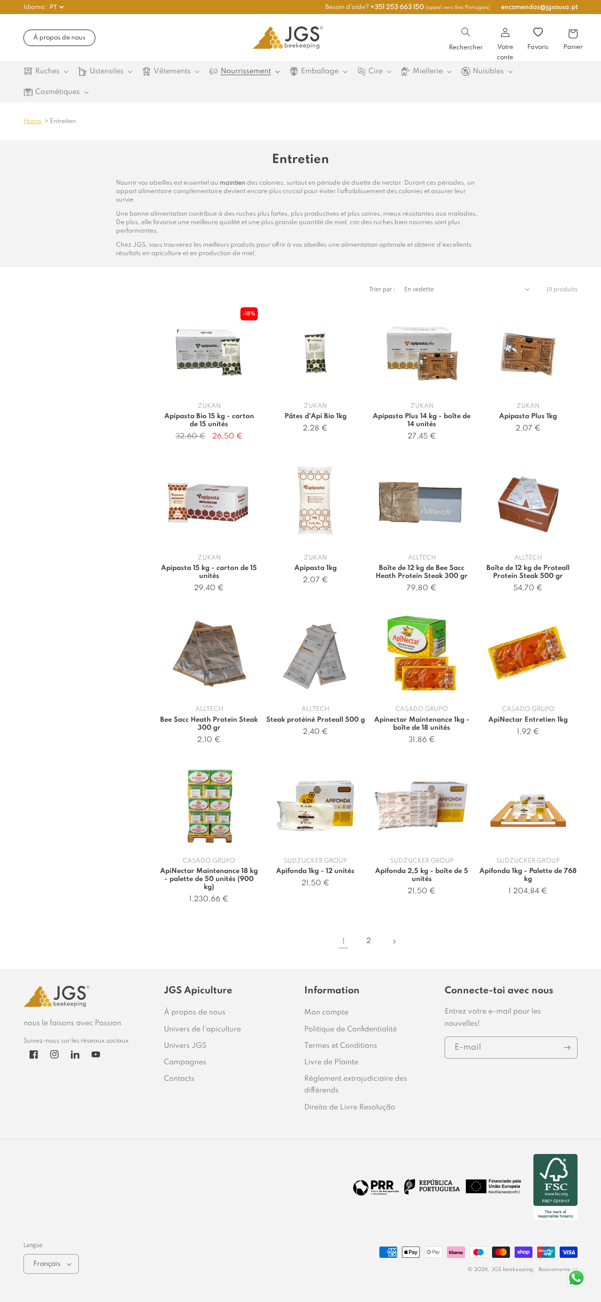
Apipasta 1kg (315, 568)
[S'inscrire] (566, 1048)
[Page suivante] (394, 941)
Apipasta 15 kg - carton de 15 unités (209, 572)
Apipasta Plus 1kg (528, 416)
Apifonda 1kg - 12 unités (315, 871)
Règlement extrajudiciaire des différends (355, 1084)
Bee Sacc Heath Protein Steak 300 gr (209, 724)
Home (32, 121)
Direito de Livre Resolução (349, 1107)
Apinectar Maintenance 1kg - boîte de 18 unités (422, 724)
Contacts (179, 1079)
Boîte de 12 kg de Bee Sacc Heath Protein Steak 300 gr (422, 572)
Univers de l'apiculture (202, 1029)
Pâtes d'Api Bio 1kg (316, 416)
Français (46, 1264)
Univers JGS (185, 1046)
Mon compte (326, 1012)
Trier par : (382, 289)
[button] (465, 32)
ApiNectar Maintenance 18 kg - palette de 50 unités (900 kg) (209, 879)
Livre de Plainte (331, 1062)
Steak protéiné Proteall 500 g (315, 720)
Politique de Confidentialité (350, 1029)
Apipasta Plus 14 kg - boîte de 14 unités (421, 420)
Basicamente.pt (558, 1269)
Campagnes (185, 1062)
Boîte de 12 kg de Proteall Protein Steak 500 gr (528, 572)
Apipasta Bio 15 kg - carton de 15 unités (209, 420)
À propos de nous (59, 38)
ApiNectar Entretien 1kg (528, 720)
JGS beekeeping (512, 1269)
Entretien (63, 121)
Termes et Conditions (340, 1046)
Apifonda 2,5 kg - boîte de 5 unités (421, 875)
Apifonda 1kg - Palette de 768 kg (528, 875)
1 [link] (343, 942)
